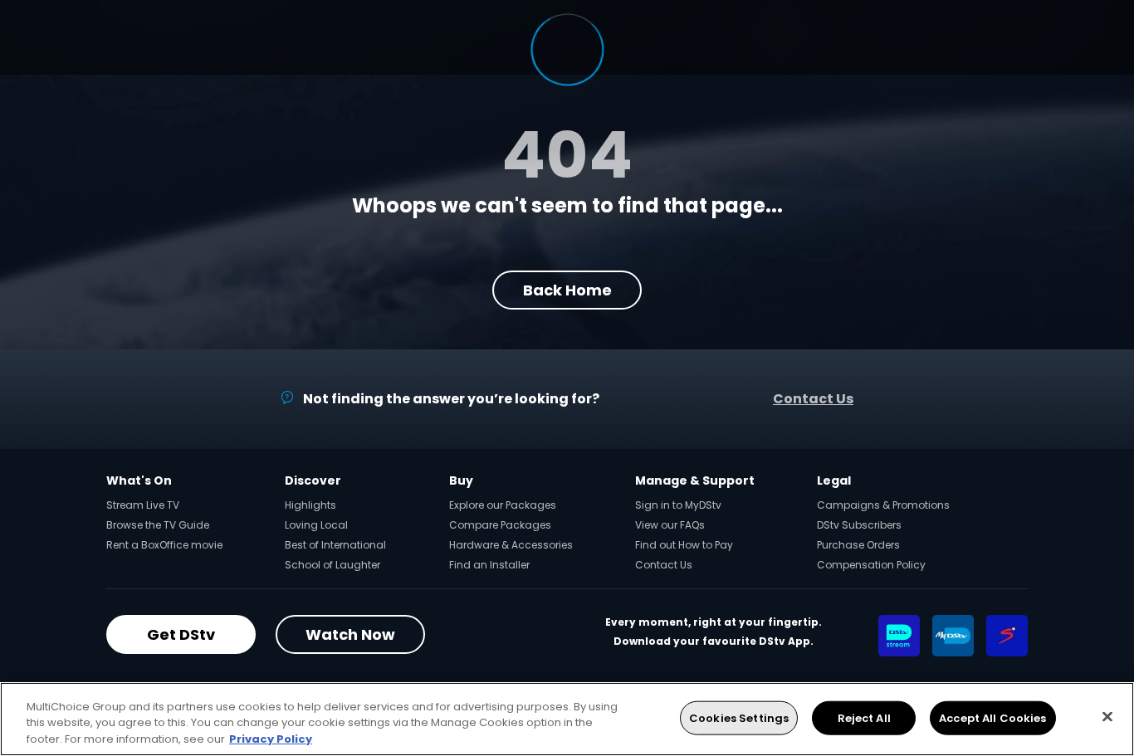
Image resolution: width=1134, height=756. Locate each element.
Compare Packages (500, 525)
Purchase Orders (858, 545)
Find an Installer (489, 565)
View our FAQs (670, 525)
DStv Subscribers (859, 525)
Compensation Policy (871, 565)
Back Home (567, 290)
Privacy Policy (270, 739)
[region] (567, 719)
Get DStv (181, 634)
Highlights (310, 505)
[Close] (1107, 716)
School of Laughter (332, 565)
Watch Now (350, 634)
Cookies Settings (739, 717)
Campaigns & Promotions (883, 505)
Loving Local (316, 525)
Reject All (864, 717)
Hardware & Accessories (511, 545)
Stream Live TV (142, 505)
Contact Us (813, 398)
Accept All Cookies (992, 717)
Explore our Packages (502, 505)
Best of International (335, 545)
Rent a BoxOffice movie (164, 545)
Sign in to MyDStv (678, 505)
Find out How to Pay (684, 545)
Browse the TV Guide (157, 525)
